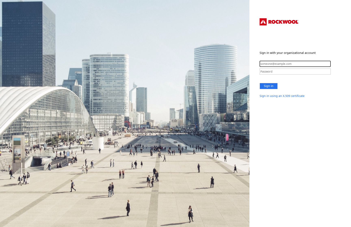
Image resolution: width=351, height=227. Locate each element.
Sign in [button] (268, 86)
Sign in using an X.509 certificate (282, 96)
